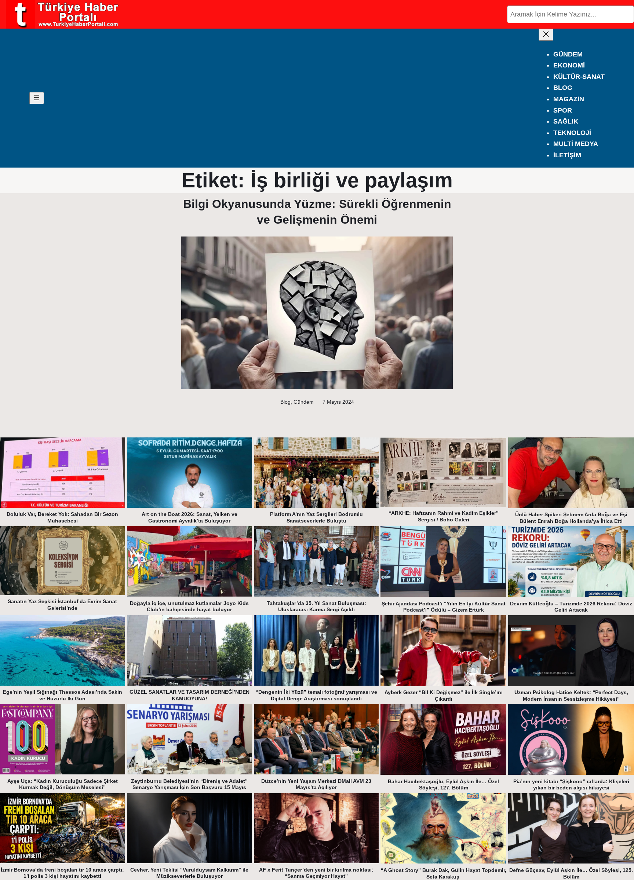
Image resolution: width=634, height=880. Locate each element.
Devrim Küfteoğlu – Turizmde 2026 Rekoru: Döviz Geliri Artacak (571, 607)
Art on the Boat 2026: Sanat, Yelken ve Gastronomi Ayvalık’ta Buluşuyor (189, 517)
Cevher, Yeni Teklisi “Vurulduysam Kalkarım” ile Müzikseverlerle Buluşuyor (189, 873)
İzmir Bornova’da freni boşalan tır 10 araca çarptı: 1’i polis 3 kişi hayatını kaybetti (62, 873)
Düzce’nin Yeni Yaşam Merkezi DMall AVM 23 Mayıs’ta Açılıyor (316, 784)
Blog (285, 402)
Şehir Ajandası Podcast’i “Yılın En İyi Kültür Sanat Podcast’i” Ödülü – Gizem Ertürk (444, 607)
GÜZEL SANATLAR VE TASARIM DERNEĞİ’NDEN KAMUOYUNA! (189, 695)
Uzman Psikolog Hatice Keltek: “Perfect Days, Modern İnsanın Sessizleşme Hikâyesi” (571, 695)
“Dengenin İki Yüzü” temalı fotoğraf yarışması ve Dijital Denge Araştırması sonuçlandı (316, 695)
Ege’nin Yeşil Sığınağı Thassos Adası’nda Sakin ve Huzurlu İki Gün (62, 695)
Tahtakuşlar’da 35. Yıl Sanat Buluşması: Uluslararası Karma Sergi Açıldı (316, 606)
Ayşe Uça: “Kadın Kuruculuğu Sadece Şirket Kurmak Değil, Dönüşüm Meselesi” (62, 784)
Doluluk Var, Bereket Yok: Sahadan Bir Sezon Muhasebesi (62, 517)
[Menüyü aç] (36, 98)
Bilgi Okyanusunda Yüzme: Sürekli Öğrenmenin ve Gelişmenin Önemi (317, 211)
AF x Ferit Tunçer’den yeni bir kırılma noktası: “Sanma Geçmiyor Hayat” (316, 873)
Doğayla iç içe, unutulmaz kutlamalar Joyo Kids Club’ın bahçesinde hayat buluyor (189, 606)
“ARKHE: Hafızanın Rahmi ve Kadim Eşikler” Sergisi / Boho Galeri (444, 516)
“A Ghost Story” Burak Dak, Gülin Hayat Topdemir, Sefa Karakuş (443, 873)
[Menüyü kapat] (546, 35)
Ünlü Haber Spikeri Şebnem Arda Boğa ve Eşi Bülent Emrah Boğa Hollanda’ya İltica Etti (571, 517)
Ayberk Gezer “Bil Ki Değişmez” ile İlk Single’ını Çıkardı (444, 695)
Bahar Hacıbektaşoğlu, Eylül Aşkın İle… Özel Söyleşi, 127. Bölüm (443, 784)
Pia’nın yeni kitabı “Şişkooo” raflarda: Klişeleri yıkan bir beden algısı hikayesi (571, 784)
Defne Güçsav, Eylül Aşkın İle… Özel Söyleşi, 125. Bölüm (571, 873)
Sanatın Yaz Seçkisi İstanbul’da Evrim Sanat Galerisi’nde (62, 604)
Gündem (304, 402)
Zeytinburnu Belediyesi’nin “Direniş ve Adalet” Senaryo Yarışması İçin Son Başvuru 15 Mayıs (189, 784)
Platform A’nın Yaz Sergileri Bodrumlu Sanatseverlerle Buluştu (316, 517)
